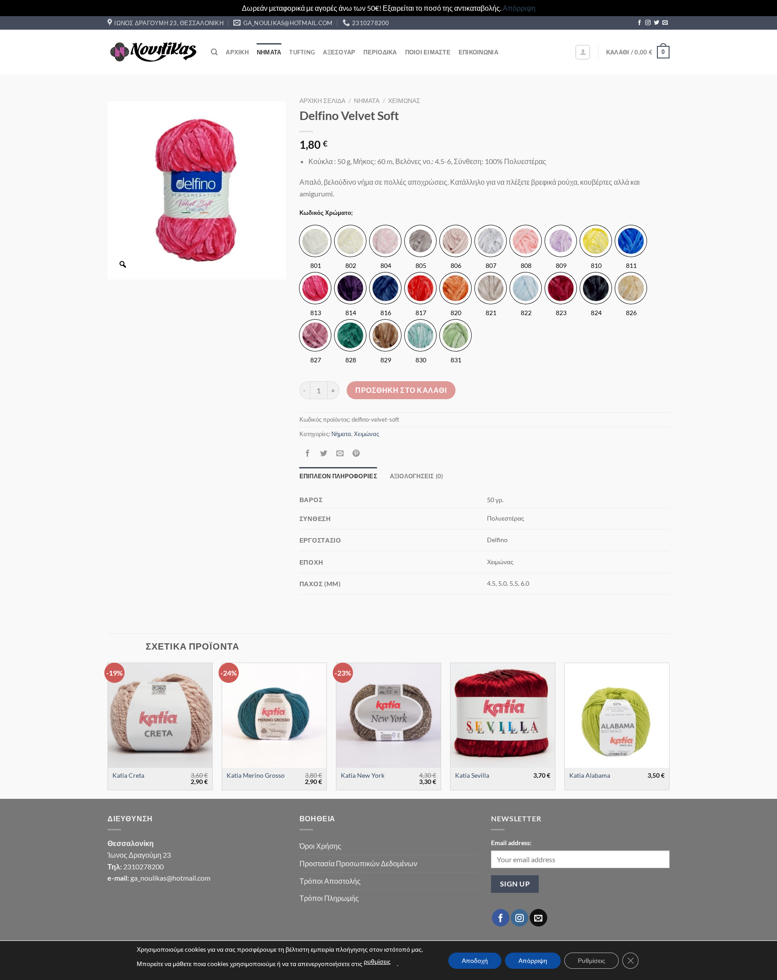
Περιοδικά (380, 52)
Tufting (302, 52)
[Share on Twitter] (323, 453)
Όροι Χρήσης (320, 846)
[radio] (315, 241)
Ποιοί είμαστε (428, 52)
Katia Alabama (589, 775)
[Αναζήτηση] (214, 52)
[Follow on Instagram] (648, 23)
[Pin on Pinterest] (356, 453)
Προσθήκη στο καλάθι (401, 390)
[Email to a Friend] (339, 453)
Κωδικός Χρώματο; (326, 213)
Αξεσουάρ (339, 52)
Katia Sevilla (472, 775)
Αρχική (237, 52)
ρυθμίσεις (377, 961)
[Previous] (108, 730)
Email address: (511, 842)
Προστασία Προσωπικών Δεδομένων (358, 863)
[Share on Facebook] (307, 453)
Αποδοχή (475, 960)
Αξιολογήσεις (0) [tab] (416, 476)
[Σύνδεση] (583, 52)
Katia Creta (128, 775)
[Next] (669, 730)
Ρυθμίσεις (591, 960)
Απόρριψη (519, 8)
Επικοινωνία (478, 52)
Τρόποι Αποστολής (330, 881)
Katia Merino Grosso (256, 775)
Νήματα (269, 52)
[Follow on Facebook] (639, 23)
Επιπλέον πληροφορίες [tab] (338, 476)
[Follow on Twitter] (656, 23)
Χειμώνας (404, 100)
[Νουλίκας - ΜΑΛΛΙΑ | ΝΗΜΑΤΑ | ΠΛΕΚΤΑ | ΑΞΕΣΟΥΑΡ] (152, 52)
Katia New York (362, 775)
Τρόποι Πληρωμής (329, 898)
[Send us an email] (665, 23)
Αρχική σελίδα (322, 100)
